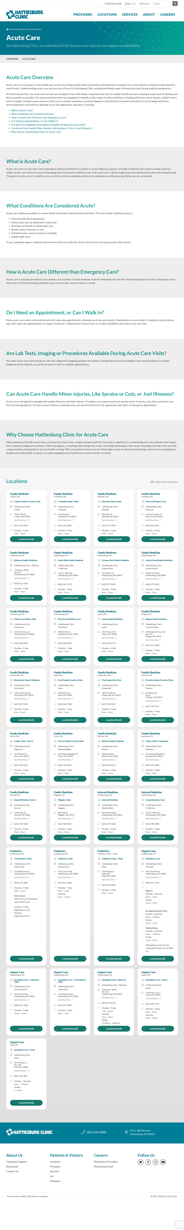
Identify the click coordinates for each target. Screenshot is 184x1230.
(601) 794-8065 (65, 765)
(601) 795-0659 (108, 704)
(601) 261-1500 (21, 583)
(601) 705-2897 (21, 1076)
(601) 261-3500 (65, 882)
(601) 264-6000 (113, 3)
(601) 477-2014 (108, 525)
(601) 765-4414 (21, 525)
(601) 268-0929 (21, 643)
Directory (144, 3)
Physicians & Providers (106, 1161)
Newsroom (12, 1166)
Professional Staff (103, 1166)
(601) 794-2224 (21, 765)
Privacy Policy (13, 1196)
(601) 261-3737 (152, 882)
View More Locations (165, 481)
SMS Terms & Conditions (37, 1196)
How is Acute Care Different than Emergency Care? (38, 117)
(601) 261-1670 (65, 584)
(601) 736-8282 (65, 525)
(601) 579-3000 (21, 882)
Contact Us (12, 1171)
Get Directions (20, 520)
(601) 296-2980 (152, 824)
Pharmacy (55, 1181)
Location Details (26, 539)
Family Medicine (19, 493)
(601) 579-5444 (108, 824)
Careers (167, 14)
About (149, 14)
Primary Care (24, 29)
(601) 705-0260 (108, 885)
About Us (14, 1155)
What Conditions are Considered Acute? (32, 113)
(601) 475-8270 (108, 1003)
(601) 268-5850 (65, 643)
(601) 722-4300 (152, 765)
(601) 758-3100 (21, 824)
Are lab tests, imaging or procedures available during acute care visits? (48, 124)
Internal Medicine (108, 792)
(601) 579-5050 (108, 584)
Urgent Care (148, 850)
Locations (107, 14)
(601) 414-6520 (152, 525)
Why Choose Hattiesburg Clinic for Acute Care (36, 131)
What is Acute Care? (22, 110)
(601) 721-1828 (152, 645)
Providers (82, 14)
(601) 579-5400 (152, 584)
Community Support (16, 1161)
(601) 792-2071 (152, 706)
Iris (51, 1176)
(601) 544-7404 (65, 704)
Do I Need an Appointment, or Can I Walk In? (34, 121)
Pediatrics (16, 850)
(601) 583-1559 (108, 765)
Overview (12, 59)
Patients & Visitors (66, 1155)
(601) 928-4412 (65, 824)
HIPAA (23, 1196)
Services (130, 14)
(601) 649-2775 (108, 643)
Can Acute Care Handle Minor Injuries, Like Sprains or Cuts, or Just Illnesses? (51, 128)
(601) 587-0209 (21, 704)
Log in (131, 3)
